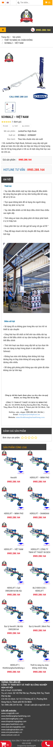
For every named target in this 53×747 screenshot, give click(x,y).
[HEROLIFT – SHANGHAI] (39, 510)
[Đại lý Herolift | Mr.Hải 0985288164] (13, 623)
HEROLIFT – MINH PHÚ (39, 477)
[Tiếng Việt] (3, 2)
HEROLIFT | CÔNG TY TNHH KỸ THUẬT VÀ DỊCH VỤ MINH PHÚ (39, 552)
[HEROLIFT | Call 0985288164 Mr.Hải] (13, 584)
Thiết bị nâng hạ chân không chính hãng (39, 666)
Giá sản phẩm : (9, 159)
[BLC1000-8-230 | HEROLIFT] (39, 584)
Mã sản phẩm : (10, 131)
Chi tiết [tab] (7, 179)
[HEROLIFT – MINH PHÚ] (39, 474)
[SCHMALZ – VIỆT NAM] (26, 75)
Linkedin (26, 126)
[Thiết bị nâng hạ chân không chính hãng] (39, 661)
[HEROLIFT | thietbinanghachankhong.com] (13, 661)
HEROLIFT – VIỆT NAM (13, 549)
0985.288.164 (43, 30)
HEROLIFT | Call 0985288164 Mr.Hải (13, 589)
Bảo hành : (11, 139)
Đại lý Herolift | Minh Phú (39, 626)
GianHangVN (31, 746)
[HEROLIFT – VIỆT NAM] (13, 546)
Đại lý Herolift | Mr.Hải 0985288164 (13, 628)
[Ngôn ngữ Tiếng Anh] (8, 2)
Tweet (16, 126)
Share (6, 126)
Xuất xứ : (12, 135)
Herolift (13, 477)
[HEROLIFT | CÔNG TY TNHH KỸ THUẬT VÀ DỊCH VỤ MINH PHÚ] (39, 546)
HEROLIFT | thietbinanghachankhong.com (15, 666)
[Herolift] (13, 474)
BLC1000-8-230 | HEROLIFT (39, 589)
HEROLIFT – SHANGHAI (39, 513)
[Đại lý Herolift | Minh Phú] (39, 623)
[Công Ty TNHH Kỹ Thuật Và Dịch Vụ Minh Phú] (26, 22)
